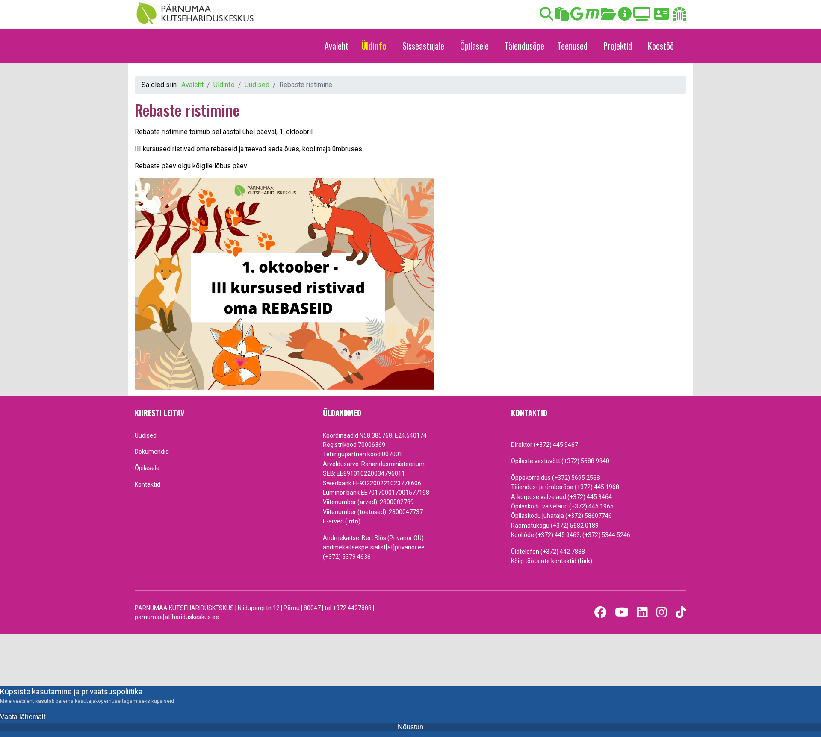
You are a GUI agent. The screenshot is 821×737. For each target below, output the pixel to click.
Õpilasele (474, 45)
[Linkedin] (642, 612)
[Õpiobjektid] (608, 16)
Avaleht (336, 45)
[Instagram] (661, 612)
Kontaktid (147, 484)
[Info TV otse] (641, 16)
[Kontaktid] (661, 16)
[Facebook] (600, 612)
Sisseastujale (423, 45)
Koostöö (661, 45)
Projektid (617, 45)
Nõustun (410, 727)
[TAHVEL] (562, 16)
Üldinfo (374, 45)
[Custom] (681, 612)
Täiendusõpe (524, 45)
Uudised (146, 435)
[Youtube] (622, 612)
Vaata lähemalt (22, 716)
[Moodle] (592, 16)
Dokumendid (152, 451)
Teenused (572, 45)
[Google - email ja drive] (577, 16)
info (352, 521)
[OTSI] (546, 16)
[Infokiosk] (625, 16)
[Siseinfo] (679, 16)
